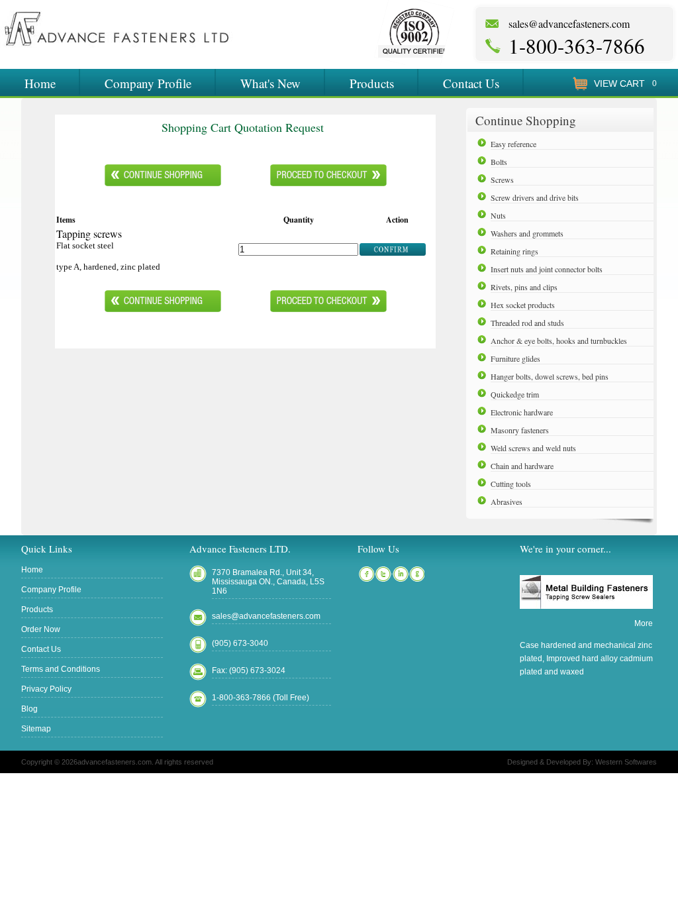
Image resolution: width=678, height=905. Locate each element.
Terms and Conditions (60, 669)
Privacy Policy (46, 689)
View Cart (619, 83)
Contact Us (471, 83)
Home (40, 83)
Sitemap (36, 728)
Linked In (400, 574)
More (643, 623)
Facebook (366, 574)
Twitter (383, 574)
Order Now (40, 629)
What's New (270, 83)
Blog (29, 709)
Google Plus (417, 574)
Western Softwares (626, 762)
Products (372, 83)
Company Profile (148, 83)
